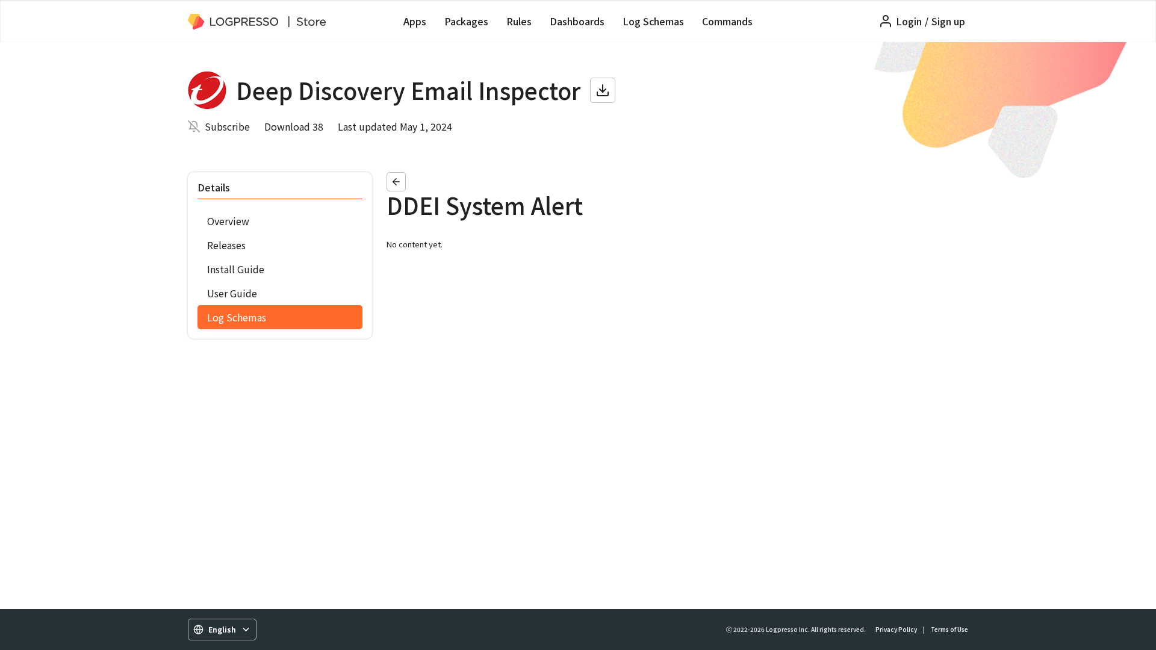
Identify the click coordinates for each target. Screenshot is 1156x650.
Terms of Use (949, 629)
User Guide (232, 293)
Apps (414, 21)
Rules (519, 21)
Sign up (948, 21)
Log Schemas (653, 21)
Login (909, 21)
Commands (727, 21)
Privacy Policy (896, 629)
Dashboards (577, 21)
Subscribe (227, 126)
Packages (466, 21)
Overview (228, 221)
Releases (226, 245)
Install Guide (235, 269)
